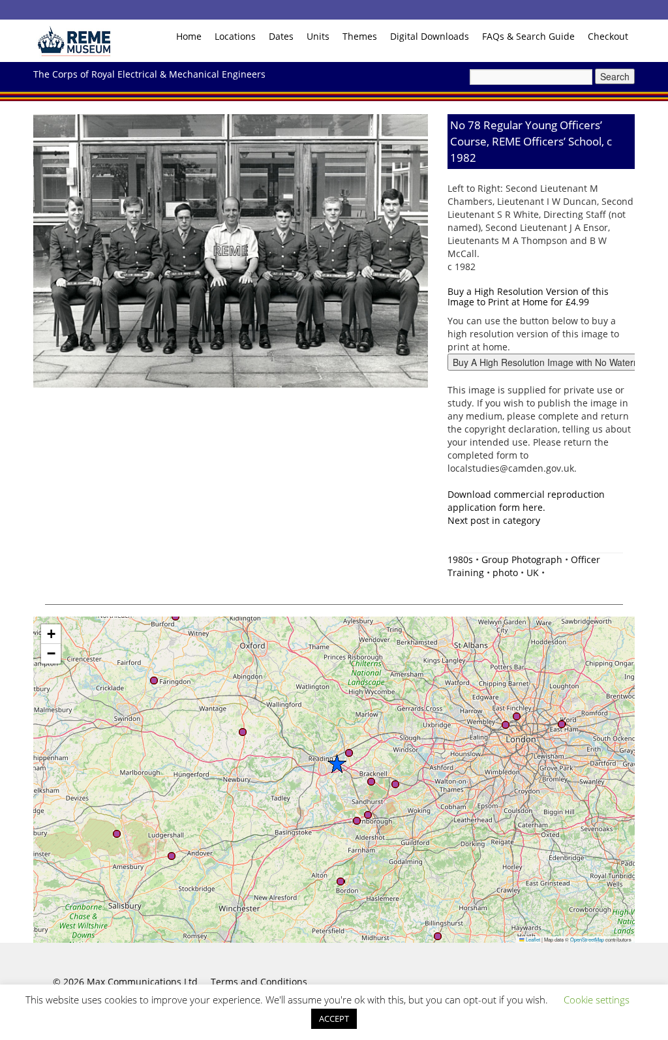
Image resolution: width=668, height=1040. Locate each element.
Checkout (608, 36)
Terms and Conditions (259, 981)
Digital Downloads (429, 36)
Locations (235, 36)
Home (189, 36)
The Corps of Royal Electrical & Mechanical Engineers (149, 74)
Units (318, 36)
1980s (460, 559)
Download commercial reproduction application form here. (526, 500)
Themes (359, 36)
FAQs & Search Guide (528, 36)
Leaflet (532, 939)
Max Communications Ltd (142, 981)
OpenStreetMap (587, 939)
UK (532, 572)
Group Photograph (521, 559)
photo (505, 572)
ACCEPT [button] (334, 1018)
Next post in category (494, 520)
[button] (336, 763)
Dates (281, 36)
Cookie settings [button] (597, 999)
